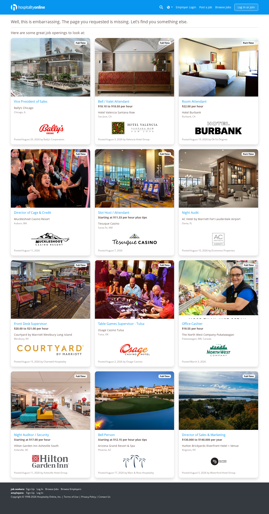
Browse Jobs (223, 7)
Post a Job (205, 7)
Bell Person (106, 435)
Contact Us (104, 496)
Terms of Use (71, 496)
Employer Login (186, 7)
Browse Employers (71, 489)
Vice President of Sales (30, 101)
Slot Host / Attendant (113, 212)
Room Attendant (194, 101)
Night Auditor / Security (31, 435)
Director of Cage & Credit (32, 212)
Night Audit (190, 212)
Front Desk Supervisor (30, 324)
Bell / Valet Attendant (113, 101)
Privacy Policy (88, 496)
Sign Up (30, 489)
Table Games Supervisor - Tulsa (121, 324)
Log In (40, 489)
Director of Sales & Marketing (203, 435)
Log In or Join (246, 7)
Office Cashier (192, 324)
